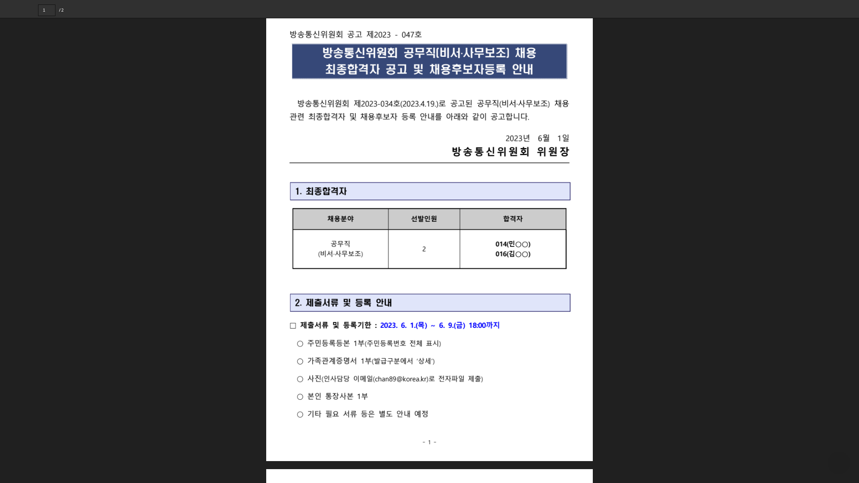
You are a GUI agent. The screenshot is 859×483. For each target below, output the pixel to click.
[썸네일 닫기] (13, 240)
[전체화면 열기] (832, 9)
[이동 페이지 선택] (61, 10)
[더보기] (850, 9)
